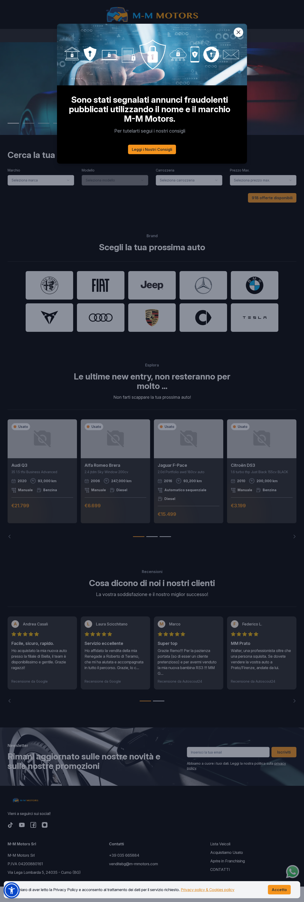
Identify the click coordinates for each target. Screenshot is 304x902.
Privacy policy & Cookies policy (207, 889)
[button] (12, 890)
